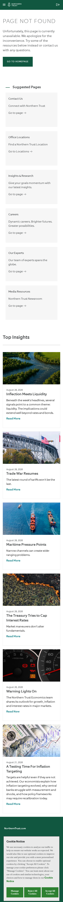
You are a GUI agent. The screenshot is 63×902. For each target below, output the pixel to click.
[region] (31, 868)
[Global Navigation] (4, 4)
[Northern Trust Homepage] (15, 5)
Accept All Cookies (50, 892)
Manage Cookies (15, 892)
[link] (13, 418)
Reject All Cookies (32, 892)
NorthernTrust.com (15, 828)
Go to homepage (18, 62)
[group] (31, 390)
